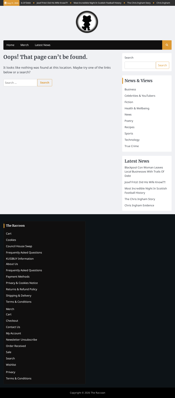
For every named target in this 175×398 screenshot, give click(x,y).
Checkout (12, 320)
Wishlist (11, 365)
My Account (13, 333)
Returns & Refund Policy (21, 289)
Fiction (129, 102)
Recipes (129, 127)
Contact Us (13, 327)
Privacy (10, 372)
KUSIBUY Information (20, 258)
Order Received (16, 346)
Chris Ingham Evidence (139, 205)
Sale (8, 352)
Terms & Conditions (18, 302)
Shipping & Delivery (18, 295)
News (128, 114)
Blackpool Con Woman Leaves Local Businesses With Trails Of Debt (144, 172)
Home (10, 45)
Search (129, 57)
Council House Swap (19, 246)
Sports (129, 133)
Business (130, 89)
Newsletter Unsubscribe (21, 339)
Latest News (42, 45)
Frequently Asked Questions (24, 252)
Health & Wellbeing (137, 108)
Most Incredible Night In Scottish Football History (95, 2)
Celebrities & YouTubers (140, 96)
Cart (8, 233)
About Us (12, 264)
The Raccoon (98, 392)
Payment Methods (18, 276)
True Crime (132, 146)
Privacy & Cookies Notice (22, 283)
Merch (25, 45)
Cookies (11, 240)
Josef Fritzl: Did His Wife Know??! (50, 2)
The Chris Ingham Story (137, 2)
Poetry (129, 121)
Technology (132, 140)
